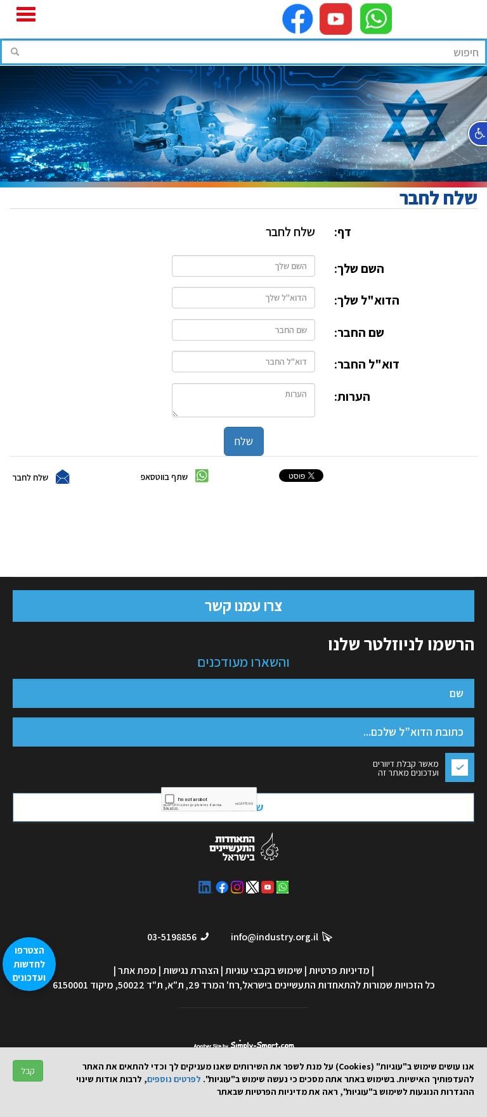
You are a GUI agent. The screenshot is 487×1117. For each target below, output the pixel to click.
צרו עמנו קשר (243, 605)
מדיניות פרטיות (339, 970)
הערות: (352, 396)
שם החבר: (359, 332)
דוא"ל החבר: (366, 364)
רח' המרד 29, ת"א (203, 985)
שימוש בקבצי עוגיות (263, 970)
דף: (342, 232)
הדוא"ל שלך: (366, 300)
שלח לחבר (30, 477)
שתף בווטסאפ (164, 476)
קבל (28, 1070)
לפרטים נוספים (174, 1079)
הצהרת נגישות (191, 970)
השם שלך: (359, 268)
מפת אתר (137, 970)
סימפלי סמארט (243, 1043)
